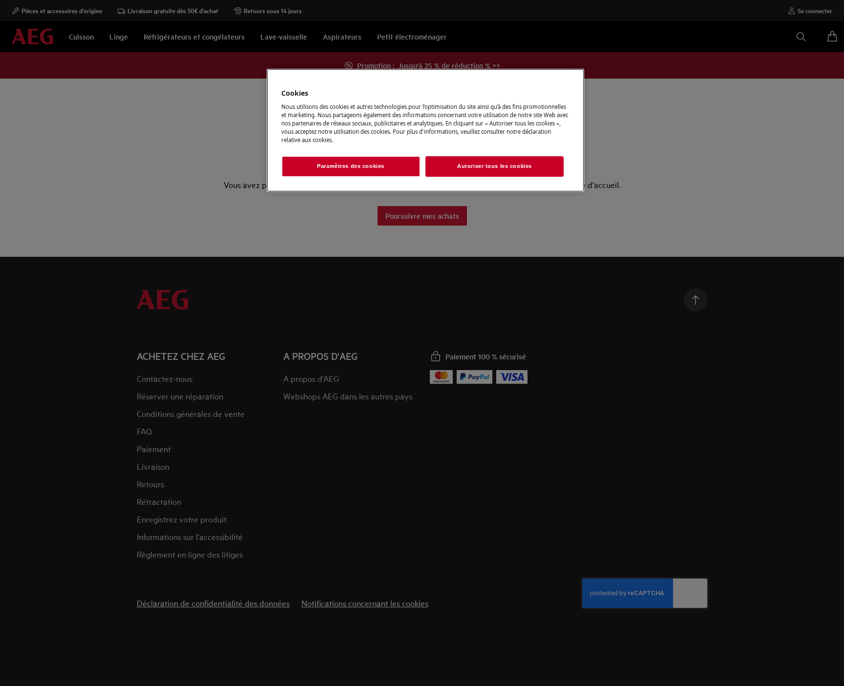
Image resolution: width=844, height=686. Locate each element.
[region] (425, 130)
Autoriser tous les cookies (494, 166)
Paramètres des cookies (350, 166)
